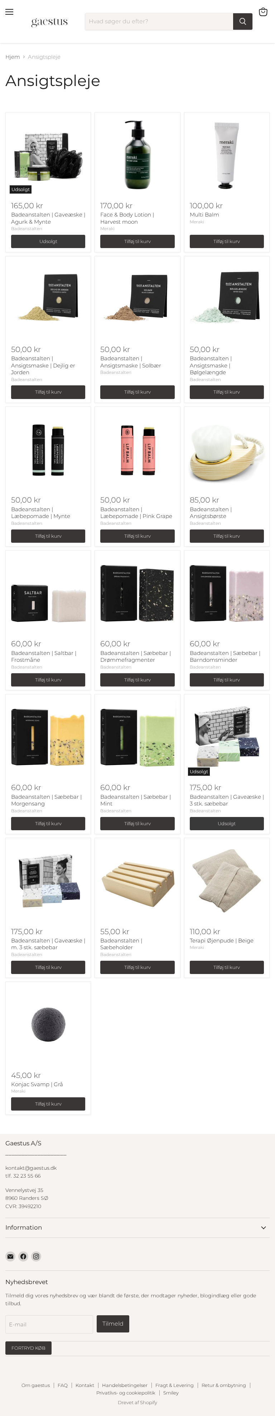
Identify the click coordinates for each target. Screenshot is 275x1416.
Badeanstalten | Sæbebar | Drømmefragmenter (135, 657)
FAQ (63, 1385)
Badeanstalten (26, 228)
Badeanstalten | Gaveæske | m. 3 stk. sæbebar (48, 944)
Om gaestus (35, 1385)
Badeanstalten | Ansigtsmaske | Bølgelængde (211, 365)
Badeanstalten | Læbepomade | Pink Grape (136, 513)
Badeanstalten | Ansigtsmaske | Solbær (130, 362)
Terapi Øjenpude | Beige (222, 940)
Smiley (171, 1393)
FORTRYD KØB (28, 1348)
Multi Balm (204, 214)
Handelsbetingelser (125, 1385)
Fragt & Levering (174, 1385)
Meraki (107, 228)
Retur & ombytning (224, 1385)
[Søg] (242, 21)
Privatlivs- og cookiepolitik (125, 1393)
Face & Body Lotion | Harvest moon (127, 218)
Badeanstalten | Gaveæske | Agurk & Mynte (48, 218)
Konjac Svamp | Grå (37, 1084)
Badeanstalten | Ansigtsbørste (211, 513)
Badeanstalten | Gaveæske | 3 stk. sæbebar (227, 800)
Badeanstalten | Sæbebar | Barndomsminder (225, 657)
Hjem (12, 57)
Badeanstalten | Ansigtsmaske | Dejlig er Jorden (43, 365)
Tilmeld (113, 1323)
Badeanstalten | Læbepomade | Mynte (40, 513)
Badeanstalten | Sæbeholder (121, 944)
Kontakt (85, 1385)
